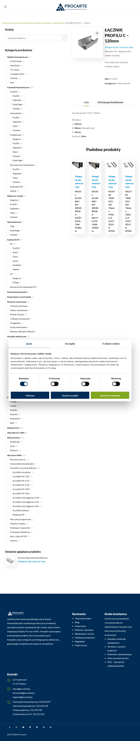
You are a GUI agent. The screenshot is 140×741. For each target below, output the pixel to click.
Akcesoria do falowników (23, 165)
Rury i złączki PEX (20, 536)
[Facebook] (9, 727)
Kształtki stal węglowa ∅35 (27, 502)
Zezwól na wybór (70, 395)
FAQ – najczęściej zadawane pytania (115, 664)
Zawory (15, 540)
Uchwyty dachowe (19, 306)
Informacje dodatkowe (110, 102)
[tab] (86, 102)
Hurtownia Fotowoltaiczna (21, 23)
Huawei (18, 108)
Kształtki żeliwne (22, 510)
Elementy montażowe (42, 23)
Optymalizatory (15, 222)
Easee (16, 260)
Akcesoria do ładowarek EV (24, 287)
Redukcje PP (19, 514)
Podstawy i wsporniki (21, 527)
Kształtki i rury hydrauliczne (25, 468)
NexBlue (18, 265)
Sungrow (18, 139)
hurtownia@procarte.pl (23, 693)
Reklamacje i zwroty (84, 633)
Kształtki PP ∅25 (22, 480)
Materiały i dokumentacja (119, 654)
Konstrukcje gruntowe (18, 292)
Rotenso (15, 414)
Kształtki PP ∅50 (22, 493)
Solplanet (18, 100)
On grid (15, 91)
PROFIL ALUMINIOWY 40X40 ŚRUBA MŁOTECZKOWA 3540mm (95, 211)
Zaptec (17, 269)
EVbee (17, 282)
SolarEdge (19, 104)
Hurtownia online (83, 618)
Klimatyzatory (15, 437)
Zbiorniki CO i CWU (17, 433)
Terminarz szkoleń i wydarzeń (116, 648)
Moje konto (80, 626)
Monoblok (16, 418)
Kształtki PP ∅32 (22, 485)
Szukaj (64, 38)
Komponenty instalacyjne (23, 463)
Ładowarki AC (17, 186)
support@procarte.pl (22, 697)
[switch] (55, 384)
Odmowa (30, 395)
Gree (14, 446)
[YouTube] (23, 727)
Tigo (13, 226)
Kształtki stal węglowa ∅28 (27, 497)
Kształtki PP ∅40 (22, 489)
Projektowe (17, 134)
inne (13, 82)
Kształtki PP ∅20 (22, 476)
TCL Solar (15, 69)
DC (12, 274)
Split (13, 422)
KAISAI (14, 410)
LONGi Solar (17, 61)
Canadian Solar (18, 74)
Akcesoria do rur (19, 459)
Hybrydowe (17, 113)
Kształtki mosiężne (23, 472)
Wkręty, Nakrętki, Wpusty (23, 331)
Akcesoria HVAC (16, 455)
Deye (17, 126)
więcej (14, 190)
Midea (14, 401)
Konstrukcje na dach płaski (20, 297)
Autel (16, 252)
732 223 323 (38, 714)
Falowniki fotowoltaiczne (20, 87)
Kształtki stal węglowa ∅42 (27, 506)
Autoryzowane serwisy (118, 658)
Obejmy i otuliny (19, 523)
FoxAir (14, 405)
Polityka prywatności (85, 637)
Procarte (5, 23)
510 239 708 (36, 710)
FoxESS (18, 95)
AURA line (16, 441)
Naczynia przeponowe (21, 519)
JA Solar (15, 78)
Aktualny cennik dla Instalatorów (116, 641)
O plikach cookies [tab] (111, 344)
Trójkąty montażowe (20, 318)
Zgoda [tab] (29, 344)
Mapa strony (81, 645)
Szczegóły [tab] (70, 344)
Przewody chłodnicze (21, 532)
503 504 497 (44, 701)
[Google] (43, 727)
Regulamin (80, 641)
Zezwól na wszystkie (110, 395)
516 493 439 (42, 706)
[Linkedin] (30, 727)
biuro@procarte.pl (21, 688)
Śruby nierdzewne (19, 327)
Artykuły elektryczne (18, 336)
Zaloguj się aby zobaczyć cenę (119, 47)
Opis (86, 102)
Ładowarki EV (14, 240)
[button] (97, 33)
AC (13, 243)
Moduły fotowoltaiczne (19, 57)
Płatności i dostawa (84, 630)
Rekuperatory (15, 428)
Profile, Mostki (58, 23)
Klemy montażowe (20, 310)
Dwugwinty (16, 323)
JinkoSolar (16, 65)
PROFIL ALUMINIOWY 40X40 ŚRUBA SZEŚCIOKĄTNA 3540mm (78, 211)
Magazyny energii (16, 196)
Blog (77, 622)
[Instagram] (16, 727)
